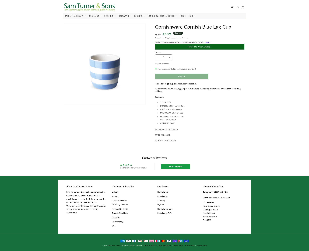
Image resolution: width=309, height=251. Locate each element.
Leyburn (160, 205)
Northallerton (162, 192)
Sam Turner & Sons (114, 245)
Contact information (164, 245)
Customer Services (119, 200)
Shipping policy (202, 245)
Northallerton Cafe (165, 209)
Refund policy (178, 245)
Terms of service (150, 245)
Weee (114, 226)
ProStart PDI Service (120, 209)
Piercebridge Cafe (164, 213)
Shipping (168, 38)
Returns (115, 196)
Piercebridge (162, 196)
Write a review (176, 166)
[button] (75, 16)
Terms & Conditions (120, 213)
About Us (115, 217)
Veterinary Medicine (120, 205)
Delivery (115, 192)
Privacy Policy (117, 222)
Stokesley (161, 200)
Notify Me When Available (200, 47)
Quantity (158, 52)
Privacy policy (189, 245)
